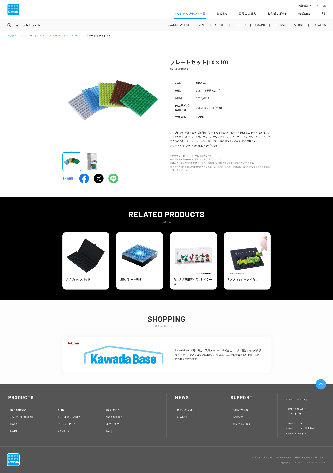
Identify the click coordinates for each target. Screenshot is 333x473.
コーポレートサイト (298, 399)
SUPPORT (241, 397)
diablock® (112, 409)
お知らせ (237, 416)
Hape (13, 424)
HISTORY (240, 25)
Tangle (110, 431)
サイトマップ (294, 413)
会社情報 (303, 5)
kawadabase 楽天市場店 (301, 428)
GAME (14, 431)
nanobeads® (114, 416)
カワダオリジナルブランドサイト (26, 35)
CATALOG (319, 25)
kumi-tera (113, 424)
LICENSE (280, 25)
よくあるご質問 (241, 424)
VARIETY (64, 431)
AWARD (260, 25)
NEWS (202, 25)
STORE (299, 25)
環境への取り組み (297, 408)
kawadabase (295, 423)
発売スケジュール (187, 409)
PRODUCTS (21, 397)
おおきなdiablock (21, 416)
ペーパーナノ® (66, 424)
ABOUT (220, 25)
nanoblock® (57, 35)
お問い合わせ (240, 409)
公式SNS (182, 416)
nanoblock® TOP (178, 25)
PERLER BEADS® (69, 416)
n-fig (61, 409)
